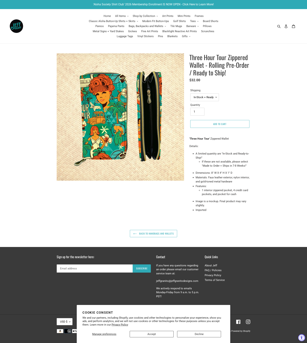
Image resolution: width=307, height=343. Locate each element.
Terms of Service (215, 280)
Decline (199, 334)
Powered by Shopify (240, 331)
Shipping (195, 90)
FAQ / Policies (213, 270)
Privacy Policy (120, 324)
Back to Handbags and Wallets (156, 233)
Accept (151, 334)
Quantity (195, 105)
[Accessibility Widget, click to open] (301, 337)
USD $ (63, 321)
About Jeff (211, 265)
